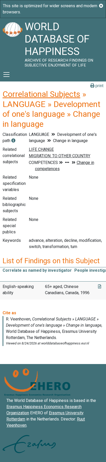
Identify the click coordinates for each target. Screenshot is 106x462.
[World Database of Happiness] (12, 43)
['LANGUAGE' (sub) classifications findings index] (13, 140)
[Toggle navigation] (6, 74)
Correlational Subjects (41, 94)
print (98, 85)
